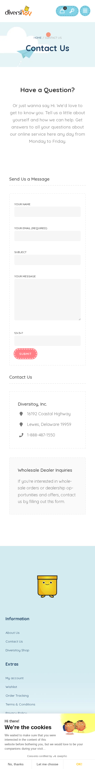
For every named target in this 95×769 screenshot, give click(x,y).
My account (15, 678)
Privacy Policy (16, 713)
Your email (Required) (30, 228)
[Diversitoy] (18, 11)
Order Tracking (17, 695)
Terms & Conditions (20, 704)
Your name (22, 204)
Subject (20, 252)
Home (38, 37)
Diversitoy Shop (17, 650)
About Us (13, 633)
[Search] (71, 11)
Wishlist (11, 687)
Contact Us (14, 641)
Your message (25, 276)
